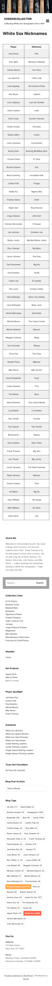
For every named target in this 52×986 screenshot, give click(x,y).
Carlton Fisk (11, 701)
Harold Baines (14, 844)
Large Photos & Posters (16, 627)
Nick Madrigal (14, 881)
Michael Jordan (15, 871)
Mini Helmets (11, 634)
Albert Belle (27, 807)
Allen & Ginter (12, 677)
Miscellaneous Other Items (17, 637)
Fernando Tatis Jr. (16, 839)
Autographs (35, 812)
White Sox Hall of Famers (17, 737)
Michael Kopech (35, 871)
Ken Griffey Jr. (15, 860)
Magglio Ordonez (32, 865)
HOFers (30, 844)
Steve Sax (13, 902)
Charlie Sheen (14, 828)
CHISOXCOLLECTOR (18, 19)
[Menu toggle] (47, 21)
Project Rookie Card (18, 886)
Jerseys (9, 624)
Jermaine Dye (12, 697)
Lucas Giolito (33, 860)
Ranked (12, 892)
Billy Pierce (10, 710)
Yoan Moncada (15, 924)
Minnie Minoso (12, 707)
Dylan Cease (14, 833)
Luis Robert (13, 865)
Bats (26, 817)
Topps (27, 908)
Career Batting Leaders (16, 743)
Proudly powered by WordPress (18, 975)
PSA (36, 886)
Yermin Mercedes (16, 918)
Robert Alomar (28, 892)
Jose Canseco (31, 855)
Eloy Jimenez (31, 833)
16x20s (12, 807)
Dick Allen (31, 828)
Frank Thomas (12, 714)
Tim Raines (13, 908)
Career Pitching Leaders (16, 747)
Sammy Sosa (14, 897)
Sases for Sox (33, 897)
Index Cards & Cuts (14, 621)
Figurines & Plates (14, 614)
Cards (8, 657)
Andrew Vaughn (15, 812)
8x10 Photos (11, 601)
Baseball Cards (12, 604)
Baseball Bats (12, 608)
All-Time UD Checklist (15, 770)
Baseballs (10, 611)
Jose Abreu (13, 855)
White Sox (32, 913)
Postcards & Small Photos (17, 640)
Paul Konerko (11, 704)
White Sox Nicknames (15, 740)
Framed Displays (13, 617)
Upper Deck (11, 674)
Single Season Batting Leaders (19, 750)
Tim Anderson (30, 902)
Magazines (10, 630)
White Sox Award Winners (17, 734)
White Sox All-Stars (14, 730)
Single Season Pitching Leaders (20, 753)
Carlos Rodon (14, 823)
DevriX (26, 979)
